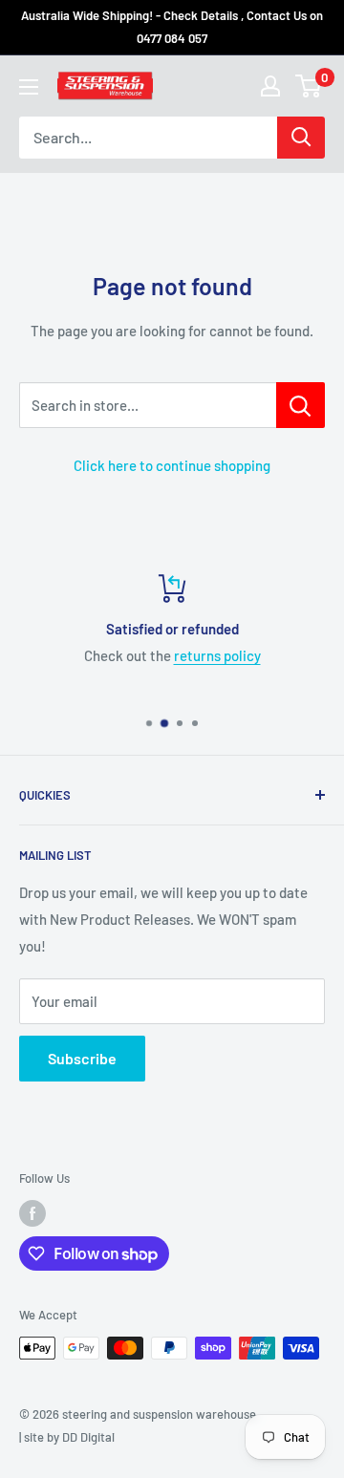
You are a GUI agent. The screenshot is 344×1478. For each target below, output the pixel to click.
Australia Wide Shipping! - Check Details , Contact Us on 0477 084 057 (172, 27)
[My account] (270, 85)
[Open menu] (28, 87)
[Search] (301, 138)
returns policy (217, 655)
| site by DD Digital (67, 1437)
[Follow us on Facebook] (32, 1213)
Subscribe (82, 1058)
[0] (309, 86)
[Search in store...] (300, 405)
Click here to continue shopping (172, 465)
